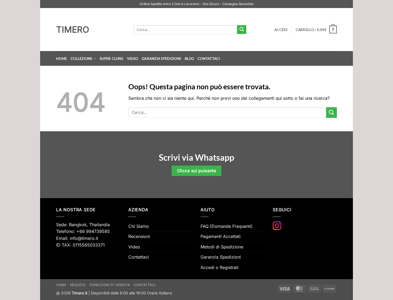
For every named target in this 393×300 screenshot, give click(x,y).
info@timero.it (84, 238)
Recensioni (139, 236)
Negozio (78, 285)
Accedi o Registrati (219, 267)
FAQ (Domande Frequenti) (227, 226)
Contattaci (209, 58)
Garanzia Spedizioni (161, 58)
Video (132, 58)
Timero (72, 29)
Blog (189, 58)
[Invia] (241, 29)
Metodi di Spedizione (222, 246)
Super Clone (111, 58)
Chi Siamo (138, 226)
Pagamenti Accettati (221, 236)
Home (61, 58)
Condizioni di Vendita (109, 285)
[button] (281, 29)
